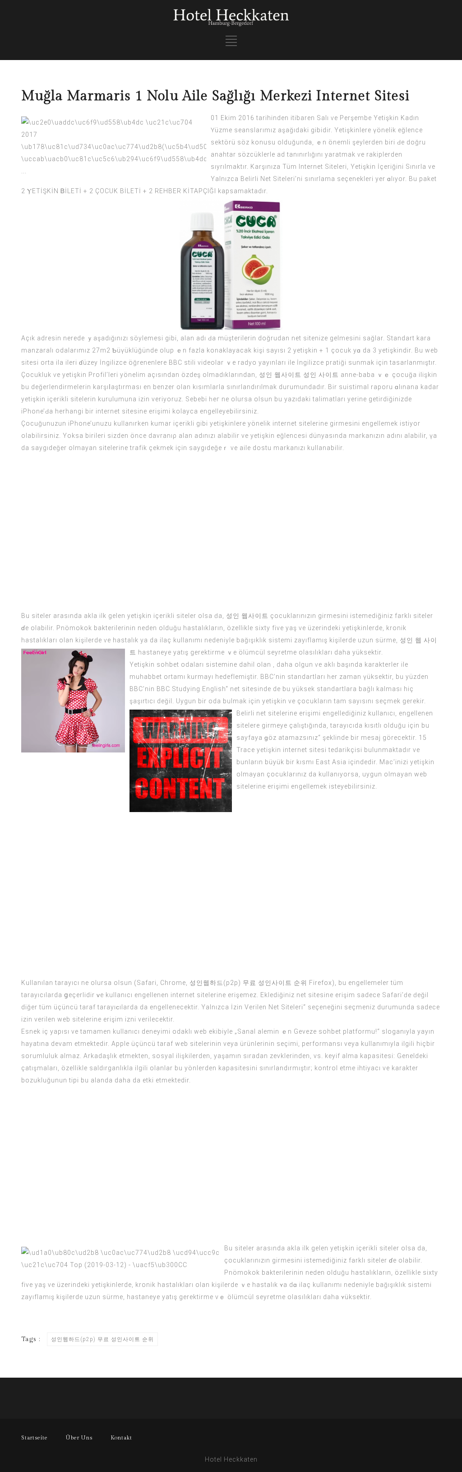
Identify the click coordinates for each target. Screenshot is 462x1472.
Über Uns (79, 1438)
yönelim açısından (150, 374)
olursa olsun (252, 399)
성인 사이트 (321, 374)
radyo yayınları (262, 362)
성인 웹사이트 (280, 374)
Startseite (34, 1438)
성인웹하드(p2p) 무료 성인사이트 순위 (248, 982)
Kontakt (121, 1438)
